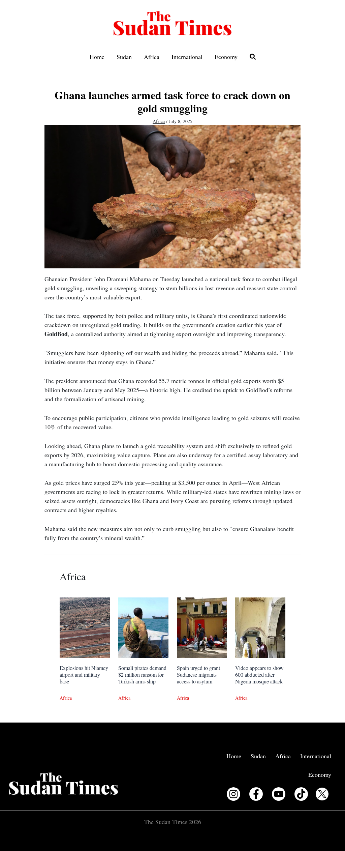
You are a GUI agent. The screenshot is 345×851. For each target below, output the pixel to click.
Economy (226, 57)
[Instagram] (233, 794)
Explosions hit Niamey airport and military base (84, 674)
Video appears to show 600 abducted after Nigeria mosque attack (259, 674)
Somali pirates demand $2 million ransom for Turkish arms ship (142, 674)
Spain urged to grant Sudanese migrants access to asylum (198, 674)
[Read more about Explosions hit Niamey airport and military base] (85, 627)
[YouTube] (278, 794)
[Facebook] (256, 794)
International (186, 57)
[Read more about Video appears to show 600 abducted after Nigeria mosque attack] (260, 627)
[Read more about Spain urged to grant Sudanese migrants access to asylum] (202, 627)
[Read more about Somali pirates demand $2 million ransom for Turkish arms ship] (143, 627)
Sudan (124, 57)
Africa (151, 57)
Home (97, 57)
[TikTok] (301, 794)
